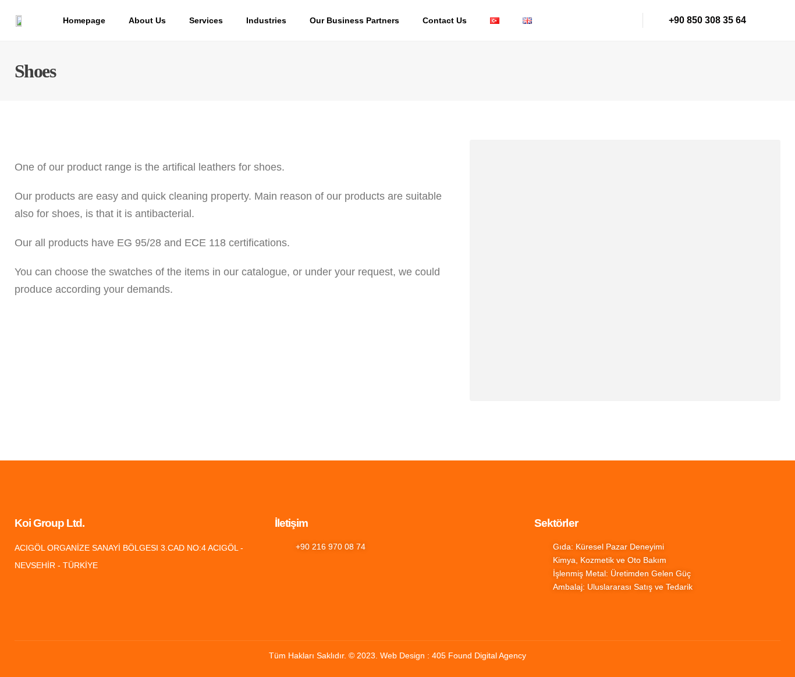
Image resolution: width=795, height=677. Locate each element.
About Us (147, 20)
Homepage (84, 20)
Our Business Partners (354, 20)
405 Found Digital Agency (479, 655)
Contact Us (445, 20)
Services (206, 20)
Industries (266, 20)
